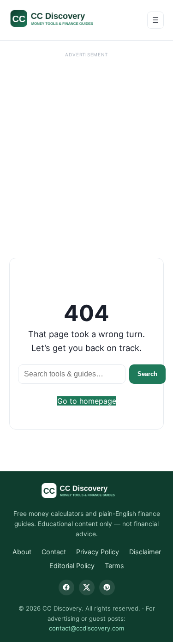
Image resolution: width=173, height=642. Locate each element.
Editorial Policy (72, 565)
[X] (87, 587)
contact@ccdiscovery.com (86, 628)
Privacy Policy (97, 552)
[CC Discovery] (61, 18)
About (21, 552)
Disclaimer (145, 552)
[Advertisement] (86, 147)
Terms (114, 565)
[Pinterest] (107, 587)
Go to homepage (86, 401)
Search (147, 373)
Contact (54, 552)
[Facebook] (66, 587)
